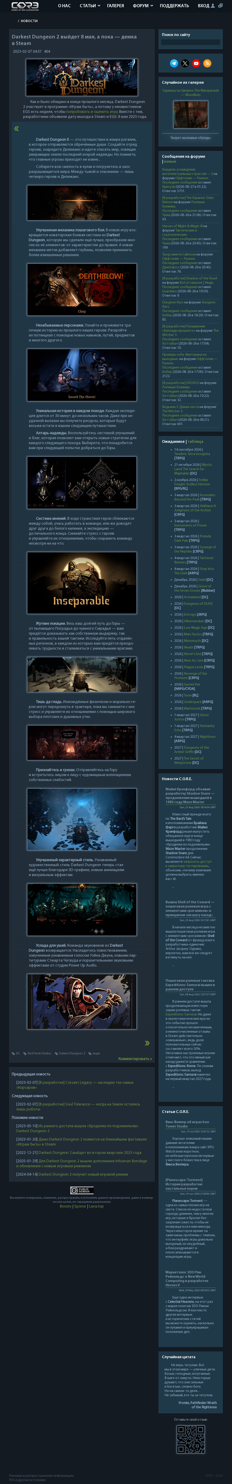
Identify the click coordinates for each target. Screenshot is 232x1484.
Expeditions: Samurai (181, 1014)
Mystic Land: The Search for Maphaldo (193, 469)
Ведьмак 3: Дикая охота (180, 407)
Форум (141, 6)
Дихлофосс (171, 267)
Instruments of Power (190, 525)
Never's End (192, 654)
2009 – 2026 (214, 1476)
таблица (195, 442)
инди (96, 1053)
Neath (188, 647)
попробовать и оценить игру (92, 112)
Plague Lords (193, 667)
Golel (202, 580)
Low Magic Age (195, 628)
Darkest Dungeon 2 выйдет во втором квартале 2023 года (90, 1153)
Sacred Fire (192, 684)
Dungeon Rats (173, 302)
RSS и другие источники (27, 1480)
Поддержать (174, 6)
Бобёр (167, 315)
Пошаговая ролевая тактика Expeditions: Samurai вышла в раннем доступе (190, 985)
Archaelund (192, 597)
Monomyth (192, 641)
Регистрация (220, 5)
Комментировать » (135, 1059)
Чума (166, 215)
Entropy (190, 615)
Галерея (115, 6)
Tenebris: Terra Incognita (192, 454)
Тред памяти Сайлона (179, 254)
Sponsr (80, 1207)
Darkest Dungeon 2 (72, 1053)
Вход (203, 6)
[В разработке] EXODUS (180, 383)
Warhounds (192, 708)
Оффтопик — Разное (191, 178)
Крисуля (168, 187)
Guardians (169, 291)
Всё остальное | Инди (196, 283)
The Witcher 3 (172, 411)
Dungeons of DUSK (198, 604)
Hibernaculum (194, 621)
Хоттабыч (170, 343)
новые (170, 162)
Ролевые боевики (175, 387)
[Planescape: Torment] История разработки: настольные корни (184, 1184)
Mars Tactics (193, 634)
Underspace (193, 702)
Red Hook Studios (39, 1053)
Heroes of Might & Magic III (182, 226)
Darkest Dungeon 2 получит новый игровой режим (83, 1175)
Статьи (88, 6)
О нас (64, 6)
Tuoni (188, 695)
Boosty (65, 1207)
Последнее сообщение (180, 182)
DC (18, 1053)
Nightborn (207, 737)
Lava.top (96, 1207)
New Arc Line (193, 660)
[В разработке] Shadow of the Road (189, 278)
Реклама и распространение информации (41, 1476)
